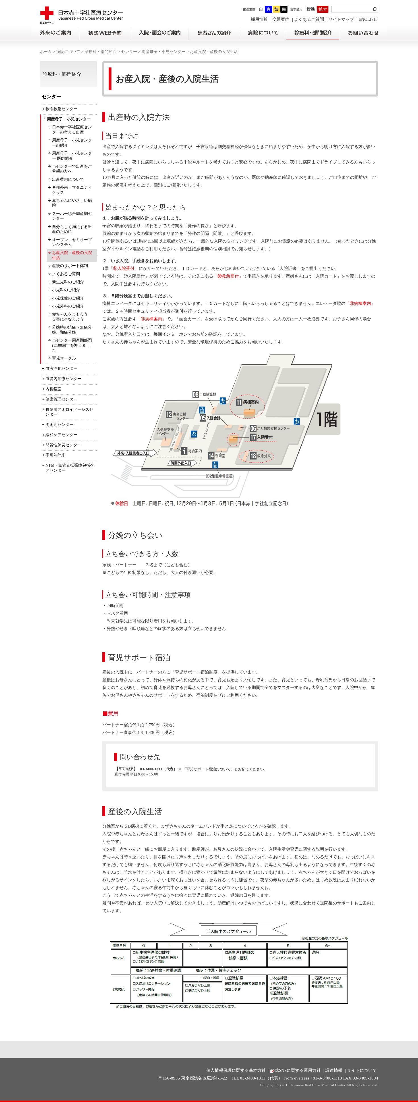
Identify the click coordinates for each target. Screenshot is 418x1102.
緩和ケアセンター (61, 435)
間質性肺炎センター (63, 445)
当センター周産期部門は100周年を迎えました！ (72, 345)
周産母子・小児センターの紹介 (72, 142)
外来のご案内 (55, 33)
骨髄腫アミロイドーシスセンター (69, 412)
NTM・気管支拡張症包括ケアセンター (69, 468)
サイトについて (362, 1070)
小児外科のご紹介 (68, 306)
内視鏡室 (53, 389)
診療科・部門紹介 (312, 33)
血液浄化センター (61, 368)
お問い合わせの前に (363, 33)
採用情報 (259, 19)
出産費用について (68, 179)
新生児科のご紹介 (68, 282)
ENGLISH (368, 19)
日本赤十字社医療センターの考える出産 (72, 129)
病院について (262, 33)
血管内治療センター (63, 379)
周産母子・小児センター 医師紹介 (72, 156)
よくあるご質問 (309, 19)
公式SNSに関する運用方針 (295, 1070)
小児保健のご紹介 (68, 298)
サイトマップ (341, 19)
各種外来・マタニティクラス (72, 190)
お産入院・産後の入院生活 (72, 255)
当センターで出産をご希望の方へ (72, 169)
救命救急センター (61, 109)
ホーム (46, 52)
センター (129, 52)
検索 (375, 9)
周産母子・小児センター (163, 52)
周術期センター (59, 424)
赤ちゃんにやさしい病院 (72, 203)
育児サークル (64, 358)
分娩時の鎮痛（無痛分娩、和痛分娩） (72, 330)
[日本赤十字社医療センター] (82, 21)
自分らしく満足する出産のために (72, 229)
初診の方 (104, 33)
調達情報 (333, 1070)
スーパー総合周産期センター (72, 216)
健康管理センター (61, 399)
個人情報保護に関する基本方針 (236, 1070)
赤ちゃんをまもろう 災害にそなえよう (72, 316)
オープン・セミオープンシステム (72, 242)
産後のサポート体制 (70, 266)
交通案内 (280, 19)
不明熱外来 (55, 455)
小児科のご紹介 (66, 290)
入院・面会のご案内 (159, 33)
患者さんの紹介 (214, 33)
